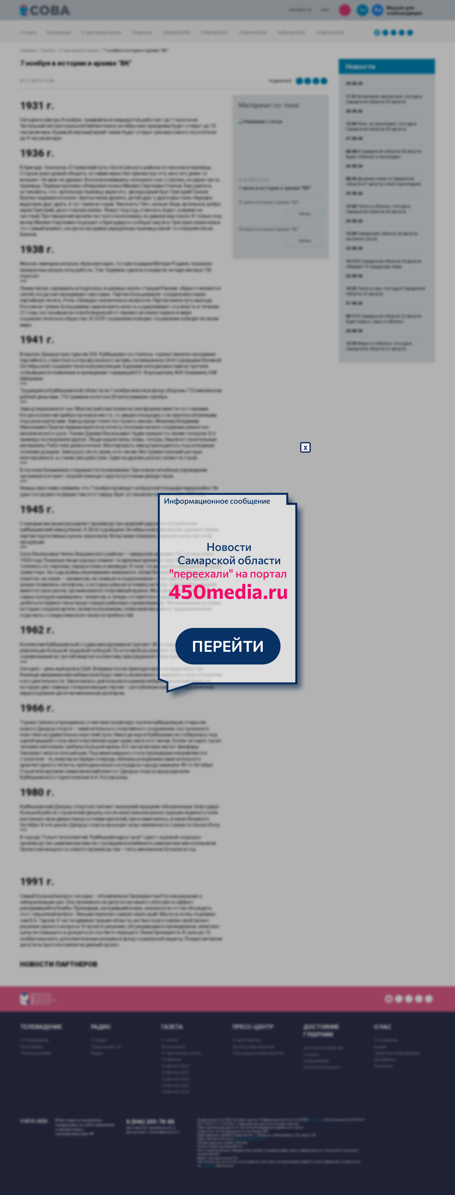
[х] (227, 597)
